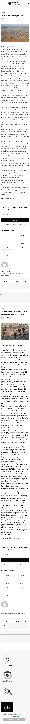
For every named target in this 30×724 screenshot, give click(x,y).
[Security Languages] (15, 3)
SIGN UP (15, 220)
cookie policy (16, 716)
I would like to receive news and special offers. (16, 224)
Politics (3, 12)
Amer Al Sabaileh (11, 18)
